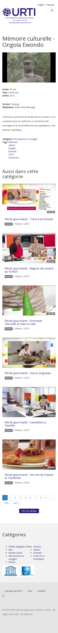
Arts (11, 549)
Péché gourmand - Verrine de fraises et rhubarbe (29, 476)
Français (50, 4)
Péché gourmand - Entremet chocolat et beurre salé (23, 322)
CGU (30, 590)
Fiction (12, 562)
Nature (36, 549)
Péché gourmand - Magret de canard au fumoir (29, 270)
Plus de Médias (29, 510)
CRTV (11, 154)
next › (7, 502)
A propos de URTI (13, 590)
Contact (41, 590)
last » (16, 502)
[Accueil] (24, 16)
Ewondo (12, 151)
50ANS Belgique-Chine (20, 546)
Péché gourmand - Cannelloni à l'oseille (25, 423)
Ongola (12, 148)
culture (11, 145)
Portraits (37, 552)
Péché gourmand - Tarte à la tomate (29, 219)
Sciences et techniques (39, 557)
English (40, 4)
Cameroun (13, 157)
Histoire (37, 546)
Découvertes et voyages (25, 139)
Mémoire (12, 142)
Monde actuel (15, 552)
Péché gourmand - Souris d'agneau (28, 373)
